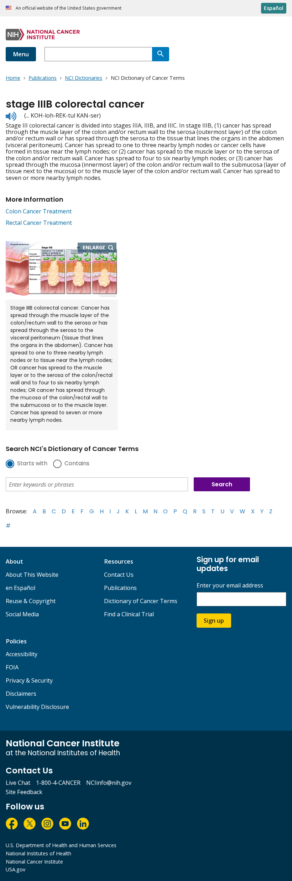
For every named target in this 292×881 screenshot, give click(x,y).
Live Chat (18, 783)
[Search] (160, 54)
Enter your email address (230, 585)
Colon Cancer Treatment (39, 211)
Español (273, 8)
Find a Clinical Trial (129, 614)
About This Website (32, 575)
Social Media (22, 614)
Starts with (32, 463)
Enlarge (100, 248)
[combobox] (98, 54)
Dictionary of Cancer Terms (140, 601)
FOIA (12, 667)
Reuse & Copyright (31, 601)
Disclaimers (21, 694)
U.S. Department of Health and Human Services (61, 845)
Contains (76, 463)
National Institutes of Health (38, 853)
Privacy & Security (29, 680)
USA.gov (15, 869)
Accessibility (21, 654)
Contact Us (119, 575)
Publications (120, 588)
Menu (21, 54)
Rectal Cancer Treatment (39, 223)
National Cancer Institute (34, 861)
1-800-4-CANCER (58, 783)
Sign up (214, 621)
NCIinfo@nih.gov (108, 783)
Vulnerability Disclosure (37, 707)
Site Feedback (24, 792)
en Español (20, 588)
